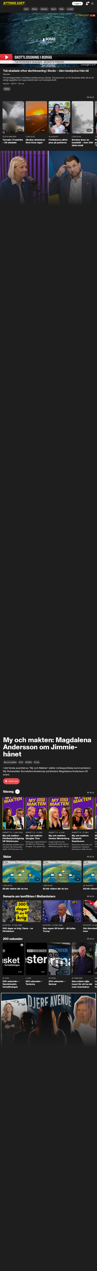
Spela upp (13, 781)
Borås (7, 89)
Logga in (77, 3)
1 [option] (17, 791)
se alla (90, 97)
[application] (48, 40)
